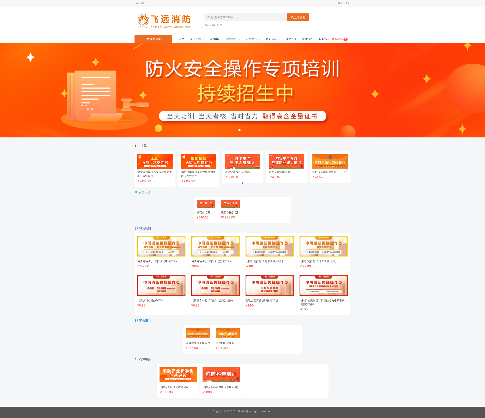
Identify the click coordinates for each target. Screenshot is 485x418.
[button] (36, 90)
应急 (219, 24)
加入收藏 (140, 3)
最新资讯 (271, 39)
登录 (347, 3)
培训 (212, 24)
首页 (181, 39)
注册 (340, 3)
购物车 (340, 39)
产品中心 (251, 39)
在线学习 (215, 39)
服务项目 (231, 39)
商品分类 (155, 39)
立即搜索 (299, 17)
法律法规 (307, 39)
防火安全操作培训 (279, 172)
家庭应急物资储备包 (324, 172)
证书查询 (291, 39)
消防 (206, 24)
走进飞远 (195, 39)
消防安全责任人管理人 (238, 172)
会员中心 (323, 39)
